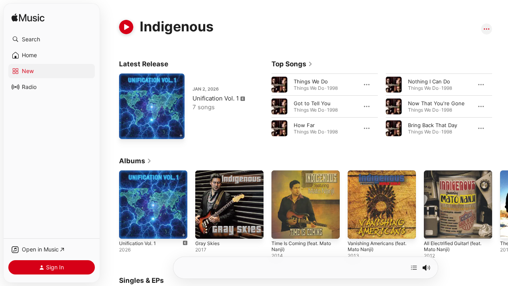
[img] (28, 18)
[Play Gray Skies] (205, 229)
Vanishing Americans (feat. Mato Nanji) (381, 176)
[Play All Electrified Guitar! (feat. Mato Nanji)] (434, 229)
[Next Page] (500, 106)
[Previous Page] (263, 106)
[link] (292, 64)
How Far (304, 125)
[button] (51, 39)
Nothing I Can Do (429, 81)
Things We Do (311, 81)
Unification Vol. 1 (215, 98)
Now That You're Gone (436, 103)
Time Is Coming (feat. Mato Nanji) (305, 176)
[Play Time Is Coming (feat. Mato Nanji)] (281, 229)
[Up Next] (414, 267)
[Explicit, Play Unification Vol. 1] (129, 129)
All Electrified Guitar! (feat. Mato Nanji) (457, 176)
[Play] (126, 27)
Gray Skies (208, 173)
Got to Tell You (312, 103)
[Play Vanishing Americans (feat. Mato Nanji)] (358, 229)
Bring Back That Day (432, 125)
